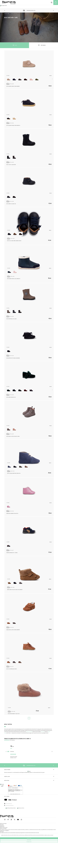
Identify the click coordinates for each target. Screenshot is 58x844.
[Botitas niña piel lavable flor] (29, 180)
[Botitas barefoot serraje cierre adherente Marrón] (25, 79)
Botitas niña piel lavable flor (11, 203)
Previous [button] (4, 10)
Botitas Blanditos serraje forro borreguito (13, 125)
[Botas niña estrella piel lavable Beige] (9, 312)
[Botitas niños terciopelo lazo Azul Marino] (14, 390)
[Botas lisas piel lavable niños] (29, 140)
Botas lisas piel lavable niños (11, 164)
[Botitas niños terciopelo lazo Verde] (9, 390)
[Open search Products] (51, 2)
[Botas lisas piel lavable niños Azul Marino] (9, 157)
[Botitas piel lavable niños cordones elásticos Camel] (15, 234)
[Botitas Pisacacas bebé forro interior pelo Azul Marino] (15, 466)
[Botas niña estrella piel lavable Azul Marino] (14, 312)
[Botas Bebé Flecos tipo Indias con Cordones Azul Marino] (9, 351)
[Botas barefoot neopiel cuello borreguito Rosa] (15, 272)
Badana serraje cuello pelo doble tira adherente (14, 589)
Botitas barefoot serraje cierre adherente (13, 86)
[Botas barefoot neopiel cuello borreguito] (29, 261)
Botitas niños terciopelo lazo (11, 397)
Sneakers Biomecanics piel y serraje (12, 552)
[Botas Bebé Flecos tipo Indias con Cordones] (29, 334)
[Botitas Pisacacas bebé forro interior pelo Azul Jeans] (9, 466)
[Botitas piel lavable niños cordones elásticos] (29, 223)
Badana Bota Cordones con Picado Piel (12, 513)
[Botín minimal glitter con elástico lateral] (29, 412)
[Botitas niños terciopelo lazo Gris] (31, 390)
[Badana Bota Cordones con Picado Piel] (29, 489)
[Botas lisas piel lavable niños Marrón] (14, 157)
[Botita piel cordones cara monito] (29, 645)
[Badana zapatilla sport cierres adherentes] (29, 605)
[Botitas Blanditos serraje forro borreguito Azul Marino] (9, 118)
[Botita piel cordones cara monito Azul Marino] (14, 662)
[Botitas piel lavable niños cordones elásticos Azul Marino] (9, 234)
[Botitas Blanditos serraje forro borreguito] (29, 101)
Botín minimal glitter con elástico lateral (13, 436)
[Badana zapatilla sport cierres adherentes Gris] (14, 623)
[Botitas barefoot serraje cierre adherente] (29, 62)
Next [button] (53, 10)
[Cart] (55, 2)
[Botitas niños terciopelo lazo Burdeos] (25, 390)
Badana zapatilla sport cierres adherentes (13, 629)
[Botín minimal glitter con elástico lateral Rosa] (14, 429)
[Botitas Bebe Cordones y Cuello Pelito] (29, 687)
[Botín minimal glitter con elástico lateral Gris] (9, 429)
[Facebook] (8, 820)
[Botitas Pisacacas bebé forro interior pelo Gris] (21, 466)
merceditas (42, 731)
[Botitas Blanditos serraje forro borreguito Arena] (14, 118)
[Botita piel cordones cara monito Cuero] (9, 662)
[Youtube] (18, 820)
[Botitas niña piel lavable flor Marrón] (14, 197)
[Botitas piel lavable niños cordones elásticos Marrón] (21, 234)
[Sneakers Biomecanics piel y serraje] (29, 528)
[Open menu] (4, 2)
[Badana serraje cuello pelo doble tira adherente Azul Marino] (15, 583)
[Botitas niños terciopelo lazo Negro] (20, 390)
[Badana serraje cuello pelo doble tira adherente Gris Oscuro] (21, 583)
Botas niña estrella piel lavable (12, 318)
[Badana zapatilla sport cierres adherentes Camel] (9, 623)
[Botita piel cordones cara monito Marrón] (20, 662)
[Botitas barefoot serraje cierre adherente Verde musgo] (37, 79)
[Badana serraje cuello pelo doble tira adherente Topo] (9, 583)
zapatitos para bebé (29, 731)
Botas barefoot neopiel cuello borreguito (13, 278)
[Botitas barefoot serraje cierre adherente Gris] (20, 79)
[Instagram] (4, 820)
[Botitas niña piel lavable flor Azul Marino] (9, 197)
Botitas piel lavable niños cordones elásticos (14, 240)
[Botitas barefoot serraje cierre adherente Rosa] (31, 79)
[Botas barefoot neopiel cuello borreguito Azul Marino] (9, 272)
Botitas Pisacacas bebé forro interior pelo (13, 473)
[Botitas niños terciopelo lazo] (29, 373)
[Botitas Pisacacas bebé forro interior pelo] (29, 455)
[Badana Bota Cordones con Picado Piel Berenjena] (9, 506)
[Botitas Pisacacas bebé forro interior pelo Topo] (26, 466)
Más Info (50, 75)
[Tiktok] (11, 820)
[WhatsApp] (21, 820)
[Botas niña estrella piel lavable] (29, 295)
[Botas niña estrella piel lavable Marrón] (20, 312)
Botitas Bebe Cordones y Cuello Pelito (14, 713)
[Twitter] (14, 820)
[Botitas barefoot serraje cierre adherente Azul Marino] (14, 79)
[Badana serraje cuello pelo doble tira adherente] (29, 571)
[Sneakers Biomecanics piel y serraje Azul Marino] (9, 545)
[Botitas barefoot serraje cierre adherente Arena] (9, 79)
